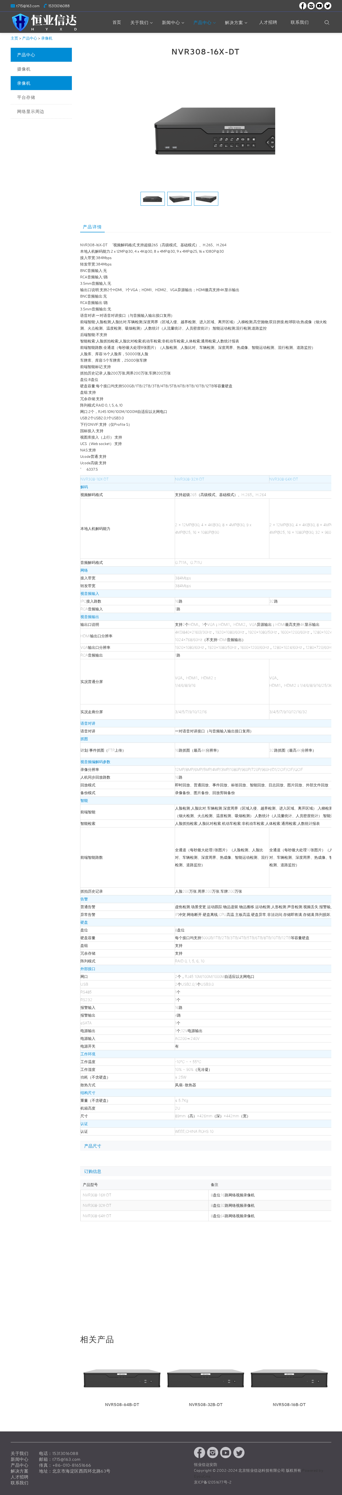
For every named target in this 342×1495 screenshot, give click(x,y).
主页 (14, 38)
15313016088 (59, 5)
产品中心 (202, 22)
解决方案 (234, 22)
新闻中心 (171, 22)
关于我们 (139, 22)
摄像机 (24, 69)
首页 (116, 22)
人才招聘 (268, 22)
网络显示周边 (30, 111)
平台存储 (26, 97)
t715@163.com (28, 5)
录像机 (46, 38)
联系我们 (300, 22)
